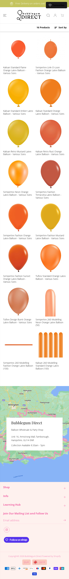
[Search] (48, 15)
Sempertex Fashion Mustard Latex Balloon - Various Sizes (50, 237)
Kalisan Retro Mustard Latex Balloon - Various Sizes (17, 153)
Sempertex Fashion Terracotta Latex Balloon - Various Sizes (48, 195)
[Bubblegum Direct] (29, 15)
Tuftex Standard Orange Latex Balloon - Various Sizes (51, 277)
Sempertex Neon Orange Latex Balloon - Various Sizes (17, 193)
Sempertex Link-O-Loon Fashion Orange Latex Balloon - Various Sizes (50, 70)
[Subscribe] (64, 520)
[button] (5, 15)
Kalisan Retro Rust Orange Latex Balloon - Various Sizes (50, 153)
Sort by (62, 27)
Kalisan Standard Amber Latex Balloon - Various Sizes (18, 112)
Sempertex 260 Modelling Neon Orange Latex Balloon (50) (49, 322)
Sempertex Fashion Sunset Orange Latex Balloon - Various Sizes (16, 279)
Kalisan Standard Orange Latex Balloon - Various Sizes (50, 112)
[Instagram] (6, 529)
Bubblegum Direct (33, 556)
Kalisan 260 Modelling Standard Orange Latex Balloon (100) (47, 365)
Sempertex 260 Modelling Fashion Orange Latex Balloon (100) (18, 365)
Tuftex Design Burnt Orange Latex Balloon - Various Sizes (17, 321)
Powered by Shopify (51, 556)
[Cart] (62, 15)
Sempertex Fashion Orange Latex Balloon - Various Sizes (17, 237)
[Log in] (55, 15)
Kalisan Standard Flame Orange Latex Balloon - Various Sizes (14, 70)
